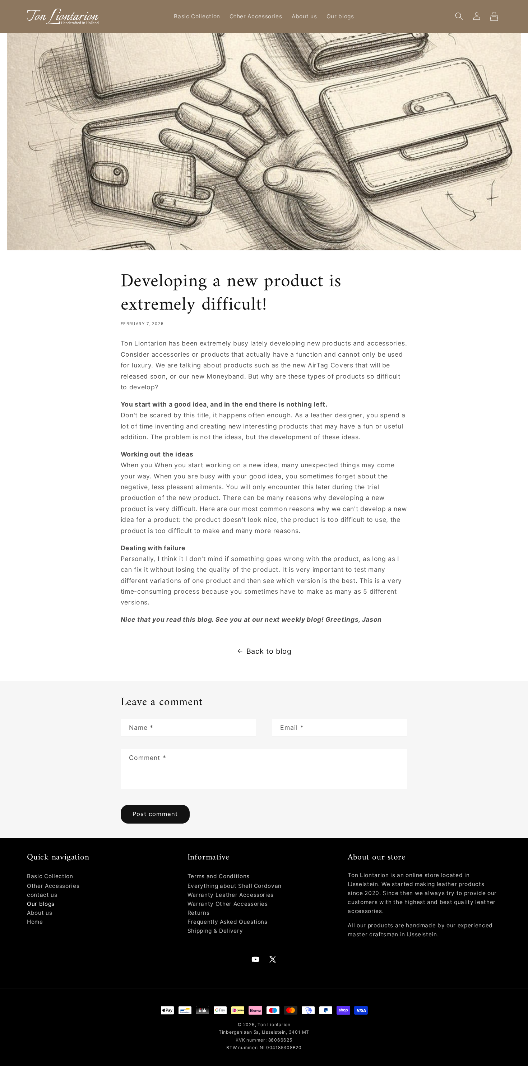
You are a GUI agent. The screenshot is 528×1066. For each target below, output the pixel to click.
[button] (459, 16)
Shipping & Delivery (215, 930)
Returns (198, 912)
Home (35, 921)
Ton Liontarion (274, 1024)
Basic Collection (50, 876)
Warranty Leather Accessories (230, 894)
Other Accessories (53, 885)
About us (39, 912)
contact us (42, 894)
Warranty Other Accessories (227, 903)
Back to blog (269, 651)
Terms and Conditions (218, 876)
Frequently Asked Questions (227, 921)
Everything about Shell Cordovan (234, 885)
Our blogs (41, 903)
